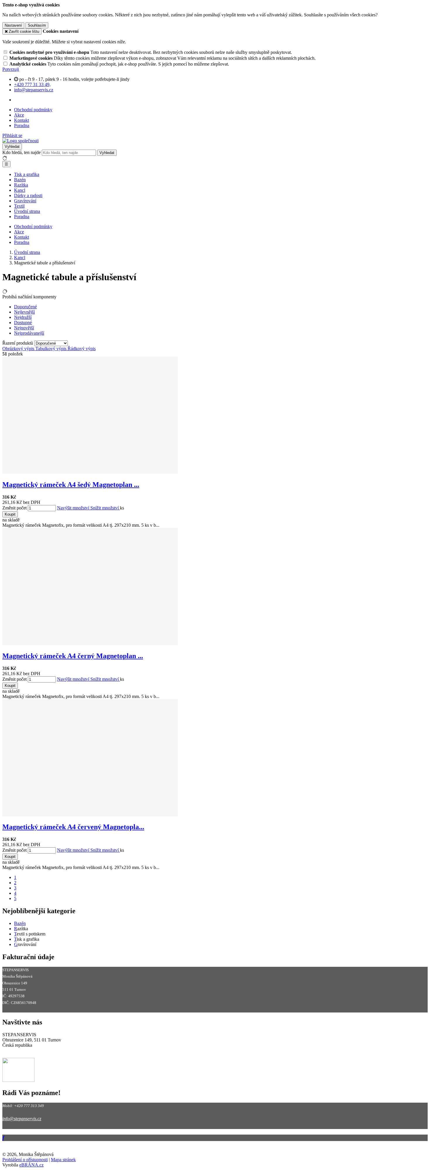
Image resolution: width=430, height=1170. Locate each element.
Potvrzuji (10, 69)
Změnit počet (14, 507)
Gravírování (25, 200)
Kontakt (21, 120)
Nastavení (13, 25)
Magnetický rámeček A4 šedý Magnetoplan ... (70, 484)
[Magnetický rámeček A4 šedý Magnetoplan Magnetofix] (90, 472)
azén (21, 923)
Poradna (21, 125)
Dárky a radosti (28, 195)
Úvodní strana (27, 211)
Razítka (21, 184)
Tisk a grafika (26, 174)
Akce (19, 114)
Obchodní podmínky (33, 109)
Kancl (19, 190)
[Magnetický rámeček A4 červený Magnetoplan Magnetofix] (90, 814)
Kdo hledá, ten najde (21, 152)
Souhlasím (37, 25)
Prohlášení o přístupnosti (25, 1159)
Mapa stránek (63, 1159)
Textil (19, 205)
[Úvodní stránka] (20, 140)
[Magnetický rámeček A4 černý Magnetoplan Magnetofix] (90, 643)
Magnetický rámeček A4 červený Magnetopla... (73, 827)
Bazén (20, 179)
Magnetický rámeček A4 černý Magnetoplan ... (72, 656)
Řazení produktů (18, 343)
